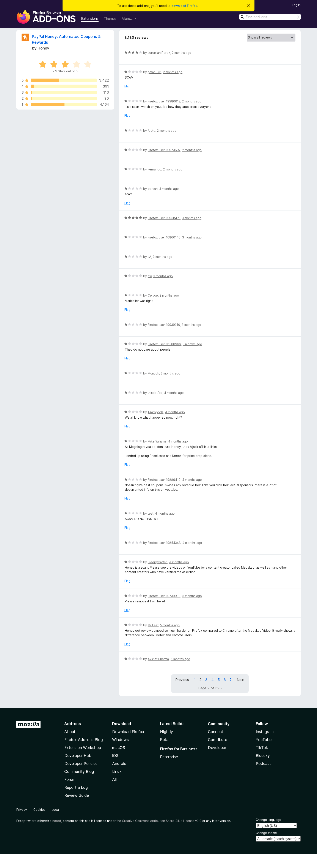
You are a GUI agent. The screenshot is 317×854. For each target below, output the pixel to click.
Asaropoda (155, 412)
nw (150, 276)
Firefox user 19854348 (164, 543)
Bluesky (263, 755)
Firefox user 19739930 (164, 596)
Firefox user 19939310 (164, 324)
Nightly (166, 731)
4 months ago (174, 393)
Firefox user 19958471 (164, 218)
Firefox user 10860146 (164, 237)
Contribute (217, 739)
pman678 (154, 72)
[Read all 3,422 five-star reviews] (64, 80)
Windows (120, 739)
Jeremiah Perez (159, 52)
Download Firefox (128, 731)
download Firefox (184, 6)
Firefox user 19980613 (164, 101)
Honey (43, 48)
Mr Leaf (153, 625)
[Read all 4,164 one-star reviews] (64, 104)
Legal (56, 809)
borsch (153, 188)
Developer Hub (77, 755)
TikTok (262, 747)
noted (56, 821)
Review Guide (76, 795)
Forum (69, 779)
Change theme (266, 833)
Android (119, 763)
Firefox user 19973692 (164, 150)
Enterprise (169, 757)
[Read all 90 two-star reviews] (64, 98)
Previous (182, 680)
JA (149, 256)
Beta (164, 739)
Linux (117, 771)
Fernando (154, 169)
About (69, 731)
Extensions (90, 18)
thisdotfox (155, 393)
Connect (215, 731)
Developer (217, 747)
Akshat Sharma (158, 659)
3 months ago (169, 188)
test (150, 513)
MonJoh (153, 373)
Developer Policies (80, 763)
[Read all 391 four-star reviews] (64, 86)
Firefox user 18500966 (164, 344)
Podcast (263, 763)
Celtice (153, 295)
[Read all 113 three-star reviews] (64, 92)
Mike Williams (157, 441)
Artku (151, 130)
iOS (115, 755)
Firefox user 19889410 (164, 479)
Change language (268, 820)
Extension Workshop (82, 747)
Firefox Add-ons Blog (83, 739)
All (114, 779)
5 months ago (192, 596)
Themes (110, 18)
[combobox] (270, 17)
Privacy (21, 809)
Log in (296, 5)
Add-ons (72, 723)
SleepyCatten (158, 562)
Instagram (265, 731)
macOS (118, 747)
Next (241, 680)
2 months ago (181, 52)
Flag (127, 86)
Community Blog (79, 771)
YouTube (263, 739)
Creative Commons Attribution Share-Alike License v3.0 (161, 821)
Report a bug (76, 787)
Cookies (39, 809)
